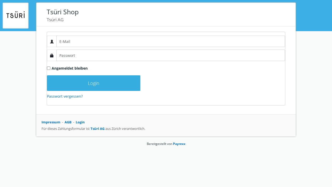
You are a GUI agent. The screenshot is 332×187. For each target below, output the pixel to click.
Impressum (51, 122)
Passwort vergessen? (65, 96)
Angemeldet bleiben (70, 68)
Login (80, 122)
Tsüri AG (98, 128)
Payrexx (179, 144)
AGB (68, 122)
